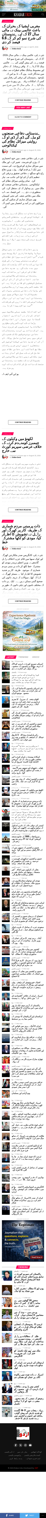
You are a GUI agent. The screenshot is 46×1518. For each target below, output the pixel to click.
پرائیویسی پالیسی (14, 1455)
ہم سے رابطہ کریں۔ (15, 1458)
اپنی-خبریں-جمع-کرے (33, 1458)
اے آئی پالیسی (9, 1452)
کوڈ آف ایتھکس (36, 1452)
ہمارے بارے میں (22, 1452)
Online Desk (16, 49)
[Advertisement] (23, 401)
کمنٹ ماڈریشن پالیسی (32, 1455)
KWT (36, 1468)
